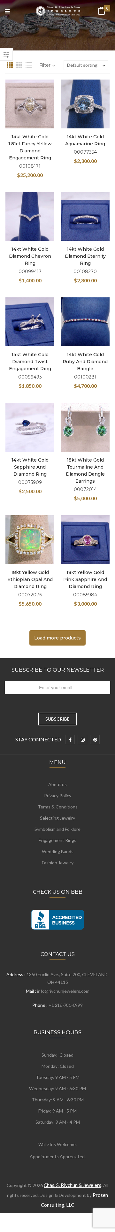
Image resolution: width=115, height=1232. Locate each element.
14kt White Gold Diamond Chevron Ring (30, 256)
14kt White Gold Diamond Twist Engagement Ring (30, 361)
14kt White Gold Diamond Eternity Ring (85, 256)
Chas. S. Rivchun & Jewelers (72, 1185)
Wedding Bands (57, 851)
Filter (44, 65)
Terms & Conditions (58, 806)
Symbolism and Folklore (57, 829)
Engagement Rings (57, 840)
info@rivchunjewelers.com (63, 991)
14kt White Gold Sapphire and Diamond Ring (30, 467)
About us (57, 784)
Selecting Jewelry (57, 818)
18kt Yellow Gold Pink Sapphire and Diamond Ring (85, 579)
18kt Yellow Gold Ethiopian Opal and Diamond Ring (30, 579)
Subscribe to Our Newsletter (58, 670)
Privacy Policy (57, 795)
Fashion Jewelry (57, 862)
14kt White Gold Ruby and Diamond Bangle (85, 361)
